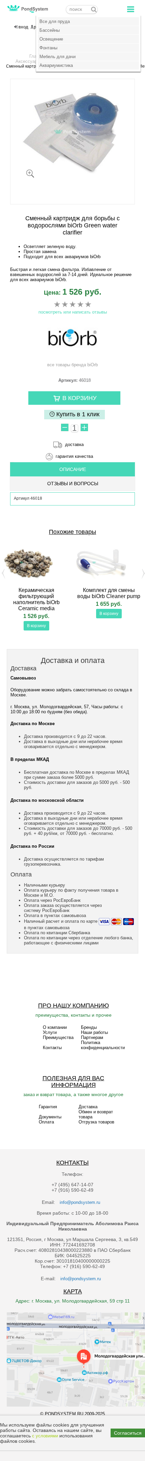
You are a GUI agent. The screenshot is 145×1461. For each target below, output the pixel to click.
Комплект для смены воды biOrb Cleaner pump (108, 593)
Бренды (89, 1027)
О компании (55, 1027)
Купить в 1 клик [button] (77, 414)
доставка (74, 444)
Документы (50, 1116)
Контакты (52, 1047)
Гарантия (48, 1106)
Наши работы (94, 1032)
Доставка (88, 1106)
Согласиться (128, 1433)
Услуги (50, 1032)
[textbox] (82, 9)
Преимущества (58, 1037)
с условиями (45, 1435)
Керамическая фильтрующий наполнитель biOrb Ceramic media (36, 599)
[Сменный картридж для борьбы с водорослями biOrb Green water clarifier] (72, 131)
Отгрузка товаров (96, 1121)
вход (23, 26)
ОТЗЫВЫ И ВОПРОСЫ (72, 483)
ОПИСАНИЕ (72, 469)
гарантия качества (74, 456)
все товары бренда (72, 364)
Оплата (46, 1121)
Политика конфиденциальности (103, 1045)
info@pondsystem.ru (80, 1202)
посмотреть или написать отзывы (72, 312)
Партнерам (92, 1037)
